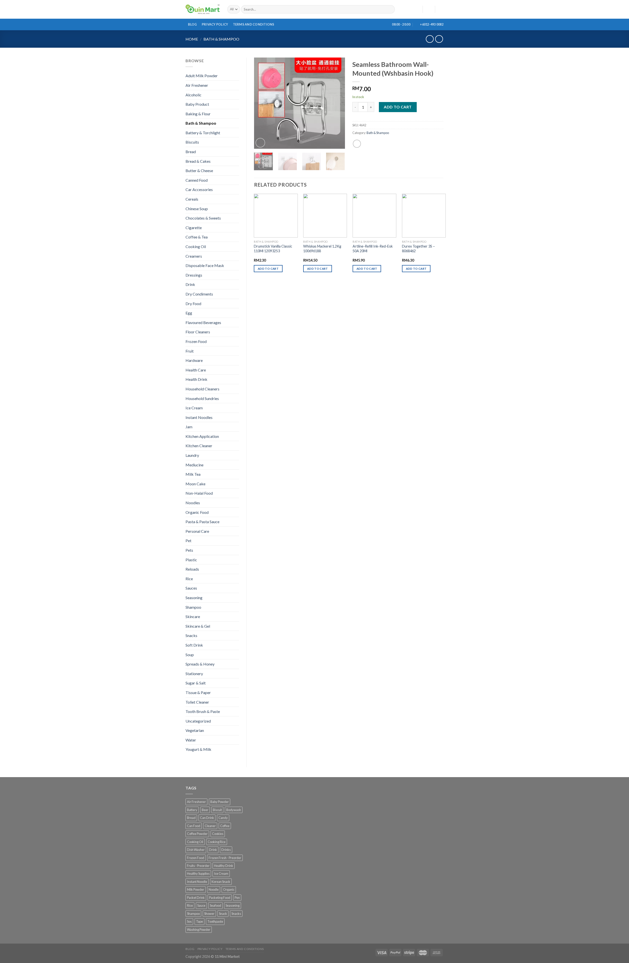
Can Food (193, 826)
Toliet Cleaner (197, 702)
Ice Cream (194, 407)
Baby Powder (219, 802)
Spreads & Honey (200, 664)
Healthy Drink (223, 866)
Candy (223, 818)
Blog (192, 24)
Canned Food (197, 180)
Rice (189, 578)
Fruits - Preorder (198, 866)
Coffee (224, 826)
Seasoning (194, 597)
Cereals (192, 199)
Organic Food (197, 512)
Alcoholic (193, 94)
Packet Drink (196, 898)
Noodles (193, 502)
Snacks (191, 635)
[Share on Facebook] (357, 144)
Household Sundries (202, 398)
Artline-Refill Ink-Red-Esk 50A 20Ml (373, 248)
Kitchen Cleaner (199, 445)
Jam (189, 426)
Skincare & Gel (198, 626)
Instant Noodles (199, 417)
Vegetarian (195, 730)
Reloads (192, 569)
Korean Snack (221, 882)
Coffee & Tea (197, 237)
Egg (189, 313)
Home (192, 39)
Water (191, 740)
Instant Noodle (197, 882)
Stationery (194, 673)
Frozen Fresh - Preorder (225, 858)
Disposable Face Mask (205, 265)
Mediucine (194, 464)
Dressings (194, 275)
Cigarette (194, 227)
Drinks (226, 850)
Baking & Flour (198, 113)
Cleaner (210, 826)
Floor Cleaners (198, 331)
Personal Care (197, 531)
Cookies (217, 834)
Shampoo (193, 607)
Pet (188, 540)
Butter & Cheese (199, 170)
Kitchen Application (202, 436)
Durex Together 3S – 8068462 (418, 248)
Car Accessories (199, 189)
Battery (192, 810)
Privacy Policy (215, 24)
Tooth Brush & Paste (203, 711)
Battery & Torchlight (203, 132)
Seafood (215, 905)
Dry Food (193, 303)
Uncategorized (198, 721)
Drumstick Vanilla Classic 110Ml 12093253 (273, 248)
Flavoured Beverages (203, 322)
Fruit (190, 351)
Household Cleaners (202, 388)
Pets (189, 550)
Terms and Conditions (253, 24)
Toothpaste (215, 921)
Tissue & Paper (198, 692)
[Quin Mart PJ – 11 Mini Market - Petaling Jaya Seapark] (203, 9)
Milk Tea (193, 474)
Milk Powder (195, 889)
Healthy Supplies (198, 873)
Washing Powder (198, 930)
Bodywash (233, 810)
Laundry (192, 455)
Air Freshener (197, 85)
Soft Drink (194, 645)
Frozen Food (196, 341)
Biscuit (217, 810)
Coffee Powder (197, 834)
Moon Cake (195, 483)
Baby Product (197, 104)
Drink (190, 284)
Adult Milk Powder (202, 75)
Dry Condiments (199, 294)
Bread (191, 151)
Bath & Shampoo (221, 39)
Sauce (201, 905)
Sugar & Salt (196, 683)
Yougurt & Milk (198, 749)
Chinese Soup (197, 208)
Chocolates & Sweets (203, 218)
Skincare (193, 616)
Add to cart (398, 106)
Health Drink (196, 379)
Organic (228, 889)
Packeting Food (219, 898)
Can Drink (207, 818)
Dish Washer (196, 850)
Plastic (191, 559)
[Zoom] (260, 143)
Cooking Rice (217, 842)
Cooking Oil (196, 246)
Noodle (214, 889)
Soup (190, 654)
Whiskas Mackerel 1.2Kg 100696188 (322, 248)
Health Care (196, 370)
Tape (199, 921)
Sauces (191, 588)
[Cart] (441, 9)
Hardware (194, 360)
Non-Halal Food (199, 493)
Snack (223, 914)
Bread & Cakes (198, 161)
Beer (205, 810)
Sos (189, 921)
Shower (209, 914)
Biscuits (192, 142)
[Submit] (390, 9)
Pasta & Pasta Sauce (202, 521)
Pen (237, 898)
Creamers (194, 256)
